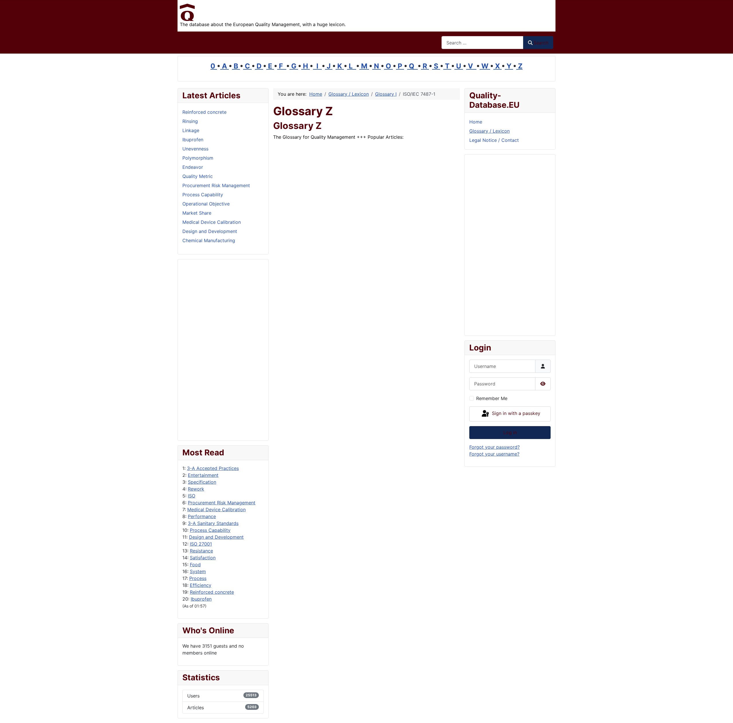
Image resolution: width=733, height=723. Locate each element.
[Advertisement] (223, 350)
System (198, 571)
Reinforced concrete (212, 592)
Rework (196, 489)
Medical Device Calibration (216, 509)
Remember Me (491, 398)
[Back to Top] (723, 712)
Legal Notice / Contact (494, 140)
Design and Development (216, 537)
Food (195, 564)
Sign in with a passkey (515, 413)
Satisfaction (203, 558)
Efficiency (200, 585)
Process (197, 578)
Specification (202, 482)
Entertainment (203, 475)
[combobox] (482, 42)
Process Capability (210, 530)
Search (540, 43)
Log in (510, 432)
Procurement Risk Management (221, 502)
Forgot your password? (494, 447)
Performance (202, 516)
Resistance (201, 551)
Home (475, 122)
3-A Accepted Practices (213, 468)
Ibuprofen (201, 599)
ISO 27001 (201, 544)
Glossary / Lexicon (489, 131)
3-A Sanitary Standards (213, 523)
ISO (191, 496)
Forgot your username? (494, 454)
